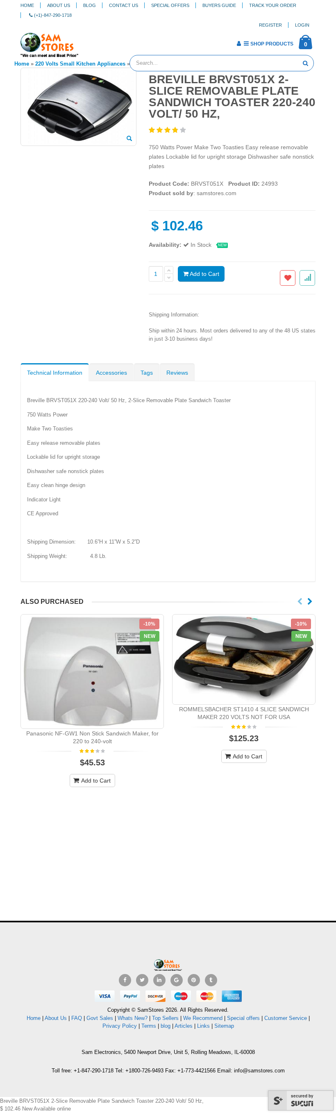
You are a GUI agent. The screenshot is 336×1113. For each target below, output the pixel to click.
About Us (58, 5)
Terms (149, 1026)
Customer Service (285, 1018)
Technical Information (54, 372)
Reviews (177, 372)
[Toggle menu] (87, 41)
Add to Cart (203, 274)
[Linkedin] (159, 980)
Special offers (243, 1018)
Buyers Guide (219, 5)
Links (203, 1026)
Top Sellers (165, 1018)
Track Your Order (272, 5)
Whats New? (133, 1018)
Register (270, 25)
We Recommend (202, 1018)
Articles (184, 1026)
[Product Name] (92, 672)
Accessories (111, 372)
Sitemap (224, 1026)
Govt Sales (99, 1018)
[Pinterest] (194, 980)
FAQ (76, 1018)
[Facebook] (125, 980)
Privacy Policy (119, 1026)
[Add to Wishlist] (287, 278)
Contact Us (123, 5)
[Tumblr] (211, 980)
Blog (89, 5)
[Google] (176, 980)
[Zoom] (129, 139)
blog (165, 1026)
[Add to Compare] (307, 278)
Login (302, 25)
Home (27, 5)
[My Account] (239, 43)
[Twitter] (142, 980)
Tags (147, 372)
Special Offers (170, 5)
